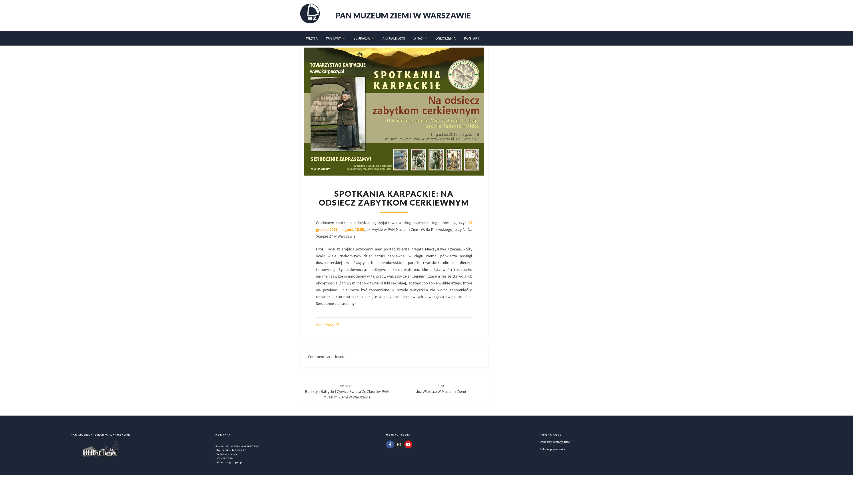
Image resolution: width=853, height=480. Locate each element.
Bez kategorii (327, 324)
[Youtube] (408, 444)
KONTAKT (472, 38)
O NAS (418, 38)
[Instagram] (399, 444)
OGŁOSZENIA (445, 38)
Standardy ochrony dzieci (555, 442)
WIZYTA (312, 38)
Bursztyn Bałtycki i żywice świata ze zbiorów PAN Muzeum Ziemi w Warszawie (347, 392)
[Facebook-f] (390, 444)
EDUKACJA (361, 38)
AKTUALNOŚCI (394, 38)
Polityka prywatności (552, 449)
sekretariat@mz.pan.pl (228, 462)
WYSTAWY (333, 38)
